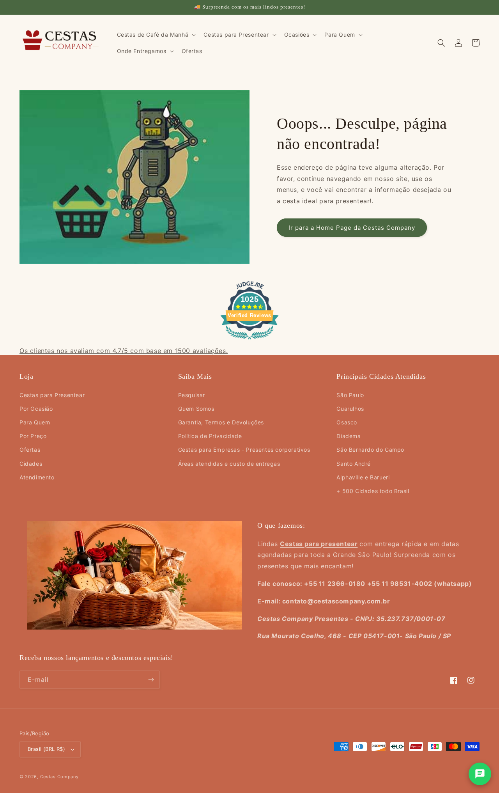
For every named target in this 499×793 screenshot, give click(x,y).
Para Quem (34, 422)
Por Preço (32, 436)
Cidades (30, 463)
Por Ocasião (36, 408)
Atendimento (37, 477)
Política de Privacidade (210, 436)
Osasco (346, 422)
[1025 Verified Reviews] (249, 340)
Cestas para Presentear (52, 395)
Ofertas (29, 449)
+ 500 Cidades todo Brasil (372, 491)
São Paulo (350, 395)
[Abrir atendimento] (480, 774)
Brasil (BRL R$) (46, 749)
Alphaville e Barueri (362, 477)
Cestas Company (59, 776)
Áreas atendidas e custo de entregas (229, 463)
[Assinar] (150, 680)
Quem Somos (196, 408)
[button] (155, 35)
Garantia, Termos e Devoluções (221, 422)
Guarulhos (350, 408)
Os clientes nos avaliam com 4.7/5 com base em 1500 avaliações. (123, 351)
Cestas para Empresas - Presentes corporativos (244, 449)
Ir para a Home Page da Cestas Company (351, 227)
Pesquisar (191, 395)
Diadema (348, 436)
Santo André (353, 463)
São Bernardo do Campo (370, 449)
